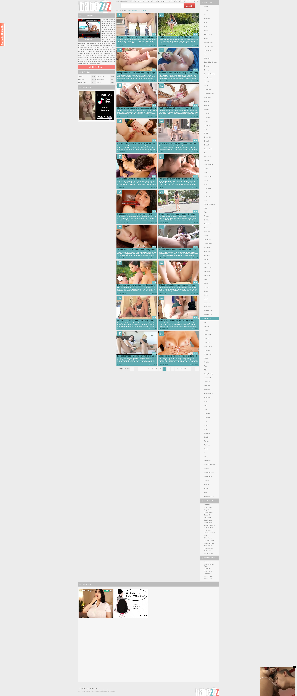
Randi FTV (207, 505)
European (207, 196)
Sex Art (89, 40)
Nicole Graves (208, 512)
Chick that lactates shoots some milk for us (178, 285)
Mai (161, 187)
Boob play (207, 117)
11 (172, 369)
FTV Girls (154, 45)
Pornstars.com (208, 562)
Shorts (206, 401)
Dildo (206, 172)
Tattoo (206, 449)
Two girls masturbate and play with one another (137, 356)
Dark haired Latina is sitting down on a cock (136, 179)
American (207, 19)
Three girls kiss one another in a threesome (136, 285)
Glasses (206, 236)
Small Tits (207, 417)
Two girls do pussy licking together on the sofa (179, 179)
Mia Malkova (208, 517)
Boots (206, 121)
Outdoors (207, 342)
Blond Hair (207, 97)
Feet (205, 200)
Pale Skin (207, 350)
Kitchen (206, 287)
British (206, 133)
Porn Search (208, 571)
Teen (205, 453)
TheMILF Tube (208, 576)
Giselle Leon (123, 258)
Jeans (206, 283)
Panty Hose (207, 354)
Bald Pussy (207, 50)
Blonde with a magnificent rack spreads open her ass (182, 320)
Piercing (206, 362)
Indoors (206, 263)
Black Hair (207, 90)
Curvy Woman (208, 165)
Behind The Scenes (210, 62)
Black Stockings (209, 94)
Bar (205, 54)
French (206, 216)
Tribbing (206, 468)
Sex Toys (207, 390)
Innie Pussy (207, 267)
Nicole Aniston (208, 548)
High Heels (207, 251)
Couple (206, 161)
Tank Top (207, 445)
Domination (207, 176)
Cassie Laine (208, 520)
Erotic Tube (207, 574)
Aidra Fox (163, 45)
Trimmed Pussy (209, 472)
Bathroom (207, 58)
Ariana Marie (164, 364)
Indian (206, 259)
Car (205, 153)
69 (205, 15)
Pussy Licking (208, 374)
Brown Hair (207, 137)
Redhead (207, 382)
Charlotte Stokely (209, 525)
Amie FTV (163, 152)
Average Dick (208, 46)
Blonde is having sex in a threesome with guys (137, 108)
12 (177, 369)
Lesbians (207, 303)
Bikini (206, 86)
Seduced (207, 386)
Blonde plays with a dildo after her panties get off (138, 320)
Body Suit (207, 113)
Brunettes (207, 145)
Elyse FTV (122, 81)
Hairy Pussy (208, 243)
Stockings (207, 433)
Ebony (206, 184)
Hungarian (207, 255)
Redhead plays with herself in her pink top (177, 108)
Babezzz (94, 6)
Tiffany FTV (163, 116)
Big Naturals (208, 78)
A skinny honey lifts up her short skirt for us (136, 143)
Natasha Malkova (209, 540)
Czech (206, 169)
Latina (206, 295)
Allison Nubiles (123, 222)
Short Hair (207, 397)
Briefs (206, 129)
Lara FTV (163, 293)
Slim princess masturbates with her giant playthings (139, 73)
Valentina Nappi (209, 543)
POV (205, 370)
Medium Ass (208, 311)
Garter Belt (207, 224)
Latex (206, 291)
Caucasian (207, 157)
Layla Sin (121, 187)
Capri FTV (122, 45)
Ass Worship (208, 34)
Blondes (206, 105)
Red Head (207, 378)
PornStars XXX (209, 568)
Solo (205, 421)
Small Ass (207, 413)
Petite (206, 358)
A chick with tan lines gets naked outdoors (177, 143)
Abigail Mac (122, 293)
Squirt (206, 429)
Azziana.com (208, 579)
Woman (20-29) (209, 496)
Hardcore (207, 247)
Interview (207, 275)
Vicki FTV (121, 329)
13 (181, 369)
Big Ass (206, 66)
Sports (206, 425)
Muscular (207, 326)
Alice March (208, 545)
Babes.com (153, 258)
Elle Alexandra (208, 522)
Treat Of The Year (209, 465)
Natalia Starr (164, 329)
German (206, 228)
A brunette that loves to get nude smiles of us (137, 37)
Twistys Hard (208, 476)
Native (206, 330)
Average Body (208, 42)
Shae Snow (122, 152)
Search (189, 5)
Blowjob (206, 109)
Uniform (206, 480)
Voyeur (206, 488)
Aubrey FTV (164, 222)
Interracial (207, 271)
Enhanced (207, 188)
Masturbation (208, 307)
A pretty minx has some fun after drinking (177, 214)
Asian (206, 30)
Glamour (207, 232)
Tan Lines (207, 441)
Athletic (206, 38)
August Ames (208, 530)
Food (205, 212)
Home (129, 10)
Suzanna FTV (164, 81)
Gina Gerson (208, 538)
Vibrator (206, 484)
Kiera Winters (208, 528)
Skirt (205, 405)
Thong (206, 457)
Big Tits (206, 82)
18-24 (206, 7)
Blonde (206, 101)
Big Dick (206, 70)
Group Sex (207, 240)
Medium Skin (208, 315)
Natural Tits (207, 334)
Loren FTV (163, 258)
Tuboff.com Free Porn (209, 565)
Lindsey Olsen (123, 116)
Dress (206, 180)
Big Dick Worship (209, 74)
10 (168, 369)
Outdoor (206, 338)
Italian (206, 279)
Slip (205, 409)
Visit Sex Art (97, 67)
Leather (206, 299)
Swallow (207, 437)
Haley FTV (122, 364)
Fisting (206, 208)
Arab (205, 26)
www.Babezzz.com (92, 688)
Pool (205, 366)
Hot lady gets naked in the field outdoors (176, 37)
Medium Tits (136, 10)
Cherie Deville (208, 553)
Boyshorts (207, 125)
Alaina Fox (207, 551)
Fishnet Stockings (209, 204)
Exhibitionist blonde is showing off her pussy (178, 73)
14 (185, 369)
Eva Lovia (207, 515)
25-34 (206, 11)
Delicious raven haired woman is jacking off (178, 356)
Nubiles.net (153, 116)
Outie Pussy (208, 346)
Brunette (207, 141)
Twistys (196, 45)
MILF (205, 322)
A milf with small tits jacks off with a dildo (134, 214)
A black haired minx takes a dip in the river (177, 250)
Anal (205, 22)
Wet (205, 492)
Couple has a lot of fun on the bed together (136, 250)
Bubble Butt (207, 149)
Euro (205, 192)
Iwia (205, 535)
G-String (206, 220)
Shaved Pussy (208, 393)
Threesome (207, 461)
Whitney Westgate (210, 533)
